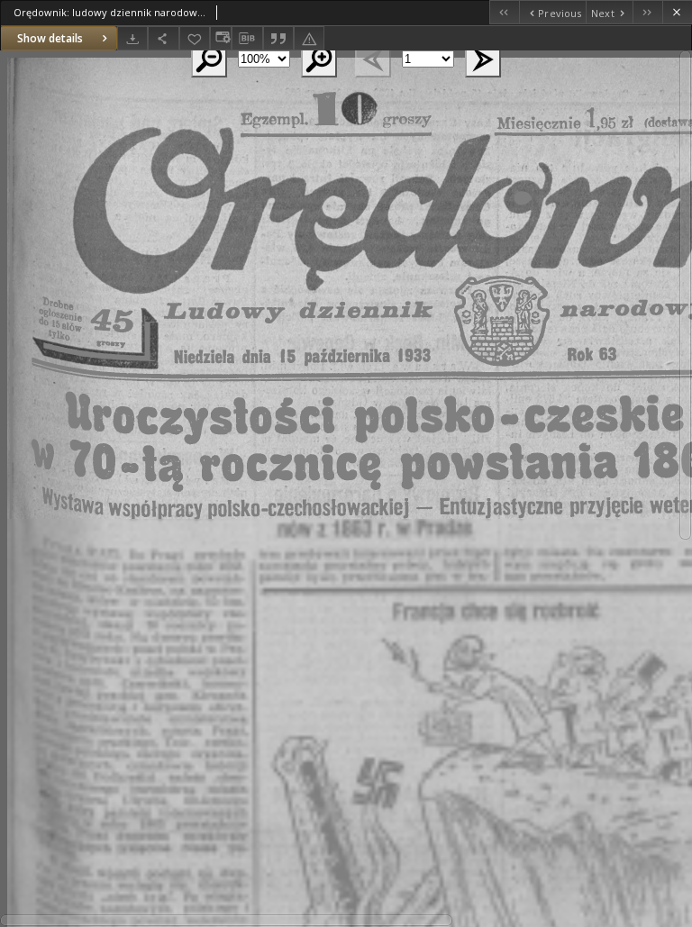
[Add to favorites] (194, 38)
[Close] (677, 12)
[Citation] (278, 38)
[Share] (163, 38)
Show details (50, 38)
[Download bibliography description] (247, 38)
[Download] (132, 38)
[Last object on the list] (647, 12)
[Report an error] (309, 38)
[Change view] (221, 38)
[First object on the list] (504, 12)
